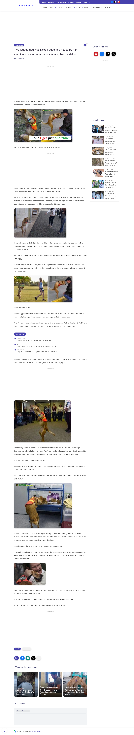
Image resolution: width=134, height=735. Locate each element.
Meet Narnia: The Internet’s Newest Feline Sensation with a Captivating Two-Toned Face (111, 130)
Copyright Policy (61, 2)
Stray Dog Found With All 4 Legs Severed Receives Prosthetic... (37, 352)
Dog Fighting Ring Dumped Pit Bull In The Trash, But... (34, 340)
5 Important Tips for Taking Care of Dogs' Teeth (111, 174)
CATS (60, 7)
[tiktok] (115, 2)
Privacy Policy (87, 2)
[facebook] (112, 2)
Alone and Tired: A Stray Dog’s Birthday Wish (111, 152)
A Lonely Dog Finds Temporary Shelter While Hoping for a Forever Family (110, 196)
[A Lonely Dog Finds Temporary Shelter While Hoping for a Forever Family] (98, 195)
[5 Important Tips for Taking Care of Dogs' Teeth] (98, 173)
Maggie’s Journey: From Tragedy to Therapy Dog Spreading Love (111, 185)
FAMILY (87, 7)
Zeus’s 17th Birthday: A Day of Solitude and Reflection (111, 141)
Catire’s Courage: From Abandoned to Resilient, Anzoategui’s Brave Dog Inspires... (74, 691)
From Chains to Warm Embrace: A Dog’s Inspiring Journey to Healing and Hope (111, 163)
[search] (118, 7)
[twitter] (113, 54)
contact (44, 2)
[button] (22, 658)
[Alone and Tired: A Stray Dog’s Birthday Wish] (98, 151)
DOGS (51, 7)
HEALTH (107, 7)
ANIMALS (44, 7)
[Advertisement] (67, 28)
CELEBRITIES (98, 7)
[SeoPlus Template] (15, 731)
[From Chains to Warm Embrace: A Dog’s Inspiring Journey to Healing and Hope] (98, 162)
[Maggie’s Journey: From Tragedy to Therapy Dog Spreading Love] (98, 184)
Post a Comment (22, 711)
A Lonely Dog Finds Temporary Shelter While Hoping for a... (25, 692)
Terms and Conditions (74, 2)
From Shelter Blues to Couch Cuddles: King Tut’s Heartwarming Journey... (49, 691)
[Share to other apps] (38, 658)
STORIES (69, 7)
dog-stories (19, 45)
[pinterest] (118, 2)
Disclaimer (51, 2)
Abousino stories (26, 5)
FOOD (78, 7)
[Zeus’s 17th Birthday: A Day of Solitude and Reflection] (98, 140)
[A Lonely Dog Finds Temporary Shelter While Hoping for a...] (26, 684)
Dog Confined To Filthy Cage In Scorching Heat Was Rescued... (37, 346)
